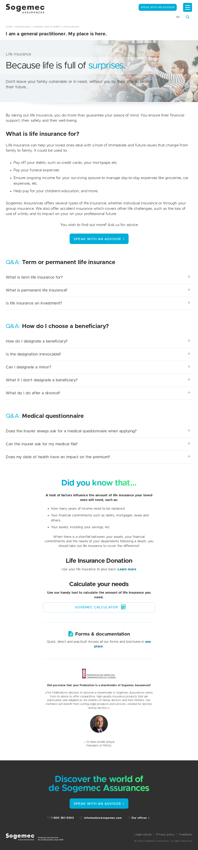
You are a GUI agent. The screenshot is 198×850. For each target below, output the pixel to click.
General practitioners (47, 27)
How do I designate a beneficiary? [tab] (37, 341)
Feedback (185, 834)
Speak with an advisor (158, 7)
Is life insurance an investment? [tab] (34, 303)
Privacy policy (165, 834)
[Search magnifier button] (187, 17)
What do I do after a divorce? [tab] (33, 393)
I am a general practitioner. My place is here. (56, 34)
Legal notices (143, 834)
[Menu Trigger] (187, 7)
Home (9, 27)
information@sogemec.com (103, 818)
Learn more (127, 569)
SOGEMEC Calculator (96, 607)
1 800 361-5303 (62, 818)
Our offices (139, 818)
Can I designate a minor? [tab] (28, 367)
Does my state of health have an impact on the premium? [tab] (58, 457)
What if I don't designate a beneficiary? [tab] (42, 380)
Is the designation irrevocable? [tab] (33, 354)
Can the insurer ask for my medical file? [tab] (42, 444)
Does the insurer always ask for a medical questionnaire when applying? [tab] (71, 431)
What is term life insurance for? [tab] (34, 277)
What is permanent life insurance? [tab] (37, 290)
